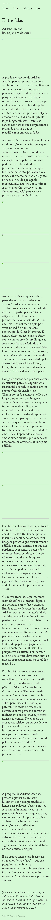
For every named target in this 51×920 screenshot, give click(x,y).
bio (38, 8)
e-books (27, 8)
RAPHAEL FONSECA (7, 3)
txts (15, 8)
